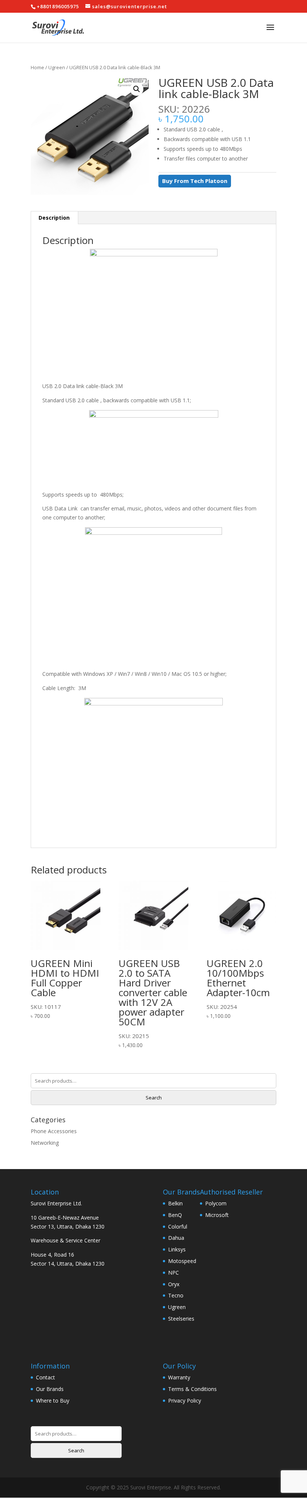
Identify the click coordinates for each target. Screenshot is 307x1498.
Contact (45, 1377)
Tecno (175, 1295)
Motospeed (182, 1260)
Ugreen (56, 67)
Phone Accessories (54, 1131)
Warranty (179, 1377)
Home (37, 67)
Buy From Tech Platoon (194, 180)
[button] (136, 89)
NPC (173, 1272)
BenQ (175, 1214)
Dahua (176, 1237)
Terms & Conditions (192, 1388)
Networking (45, 1142)
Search (154, 1097)
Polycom (216, 1203)
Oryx (173, 1284)
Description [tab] (54, 217)
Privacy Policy (184, 1400)
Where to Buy (52, 1400)
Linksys (177, 1249)
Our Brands (50, 1388)
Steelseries (181, 1318)
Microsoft (217, 1214)
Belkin (175, 1203)
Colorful (177, 1226)
